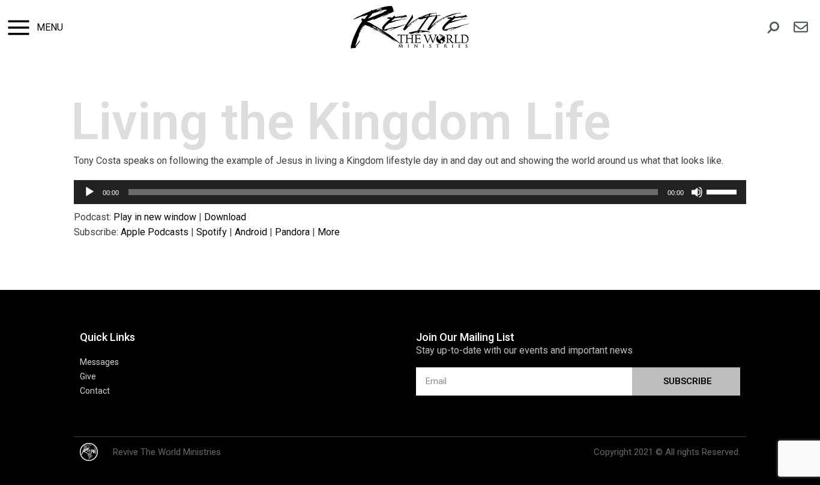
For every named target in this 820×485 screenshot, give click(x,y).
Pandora (292, 232)
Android (251, 232)
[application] (410, 192)
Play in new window (154, 217)
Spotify (211, 232)
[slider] (723, 191)
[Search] (773, 27)
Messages (99, 362)
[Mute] (697, 192)
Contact (95, 391)
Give (88, 376)
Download (225, 217)
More (329, 232)
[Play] (89, 192)
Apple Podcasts (154, 232)
